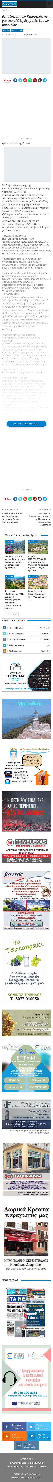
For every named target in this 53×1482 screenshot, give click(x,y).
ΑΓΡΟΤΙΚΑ (6, 30)
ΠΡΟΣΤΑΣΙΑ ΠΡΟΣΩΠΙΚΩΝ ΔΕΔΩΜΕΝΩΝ (26, 1463)
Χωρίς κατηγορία (17, 30)
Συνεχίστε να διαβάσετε (26, 423)
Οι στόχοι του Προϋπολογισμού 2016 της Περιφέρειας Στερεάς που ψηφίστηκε (40, 519)
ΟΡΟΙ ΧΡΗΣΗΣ (26, 1459)
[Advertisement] (26, 110)
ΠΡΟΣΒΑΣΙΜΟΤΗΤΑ (14, 1467)
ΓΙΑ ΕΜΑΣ (43, 1467)
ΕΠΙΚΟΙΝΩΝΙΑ (31, 1467)
